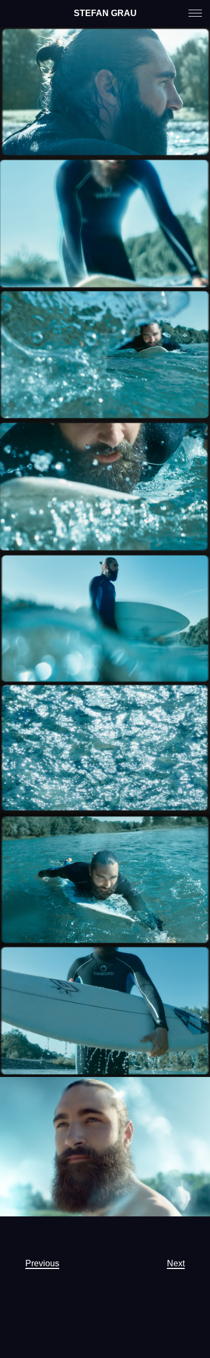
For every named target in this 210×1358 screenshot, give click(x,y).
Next (176, 1263)
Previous (42, 1263)
